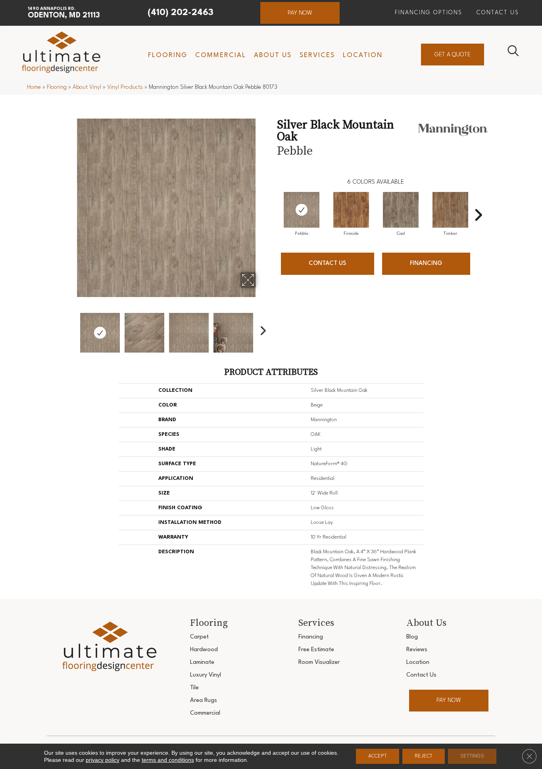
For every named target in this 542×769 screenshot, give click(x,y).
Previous (72, 329)
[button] (300, 13)
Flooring (57, 87)
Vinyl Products (125, 87)
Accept (377, 756)
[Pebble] (301, 210)
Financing (426, 264)
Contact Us (327, 264)
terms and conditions (168, 760)
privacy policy (102, 760)
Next (261, 329)
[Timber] (450, 210)
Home (34, 87)
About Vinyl (87, 87)
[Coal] (401, 210)
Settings (472, 756)
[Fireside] (351, 210)
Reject (423, 756)
